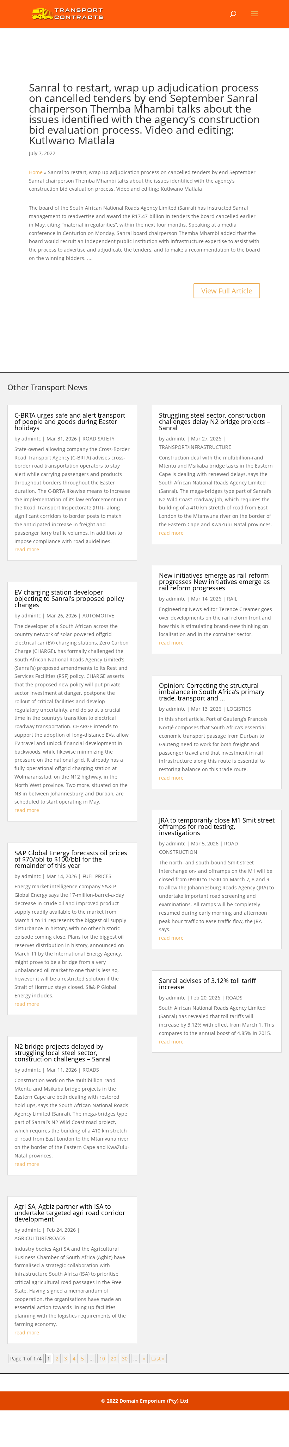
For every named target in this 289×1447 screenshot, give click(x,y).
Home (36, 172)
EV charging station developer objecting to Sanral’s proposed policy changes (69, 598)
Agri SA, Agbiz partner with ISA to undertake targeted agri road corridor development (69, 1212)
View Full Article (226, 291)
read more (26, 549)
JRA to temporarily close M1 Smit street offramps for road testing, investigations (217, 826)
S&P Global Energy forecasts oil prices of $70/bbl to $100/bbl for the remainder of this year (70, 859)
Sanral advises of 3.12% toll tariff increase (207, 983)
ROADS (90, 1069)
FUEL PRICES (96, 876)
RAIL (232, 598)
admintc (31, 438)
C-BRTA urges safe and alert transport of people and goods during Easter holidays (69, 421)
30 (125, 1358)
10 (102, 1358)
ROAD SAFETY (98, 438)
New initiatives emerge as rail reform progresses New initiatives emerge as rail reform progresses (214, 581)
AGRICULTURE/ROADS (40, 1238)
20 (113, 1358)
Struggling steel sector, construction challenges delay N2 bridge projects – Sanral (214, 421)
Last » (158, 1358)
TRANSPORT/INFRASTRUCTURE (195, 447)
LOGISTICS (239, 708)
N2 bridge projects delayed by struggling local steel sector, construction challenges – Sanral (62, 1052)
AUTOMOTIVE (98, 615)
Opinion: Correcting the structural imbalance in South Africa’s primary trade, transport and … (211, 691)
